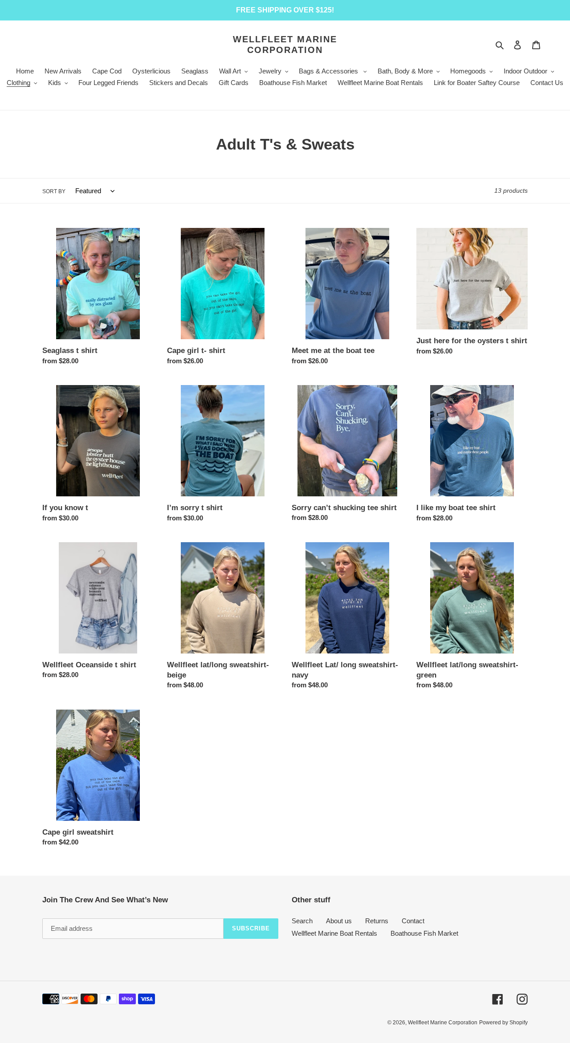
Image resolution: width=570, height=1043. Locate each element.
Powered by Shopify (503, 1022)
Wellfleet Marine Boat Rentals (334, 933)
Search (302, 921)
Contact (413, 921)
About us (339, 921)
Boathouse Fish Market (424, 933)
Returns (376, 921)
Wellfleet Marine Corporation (285, 44)
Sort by (53, 191)
